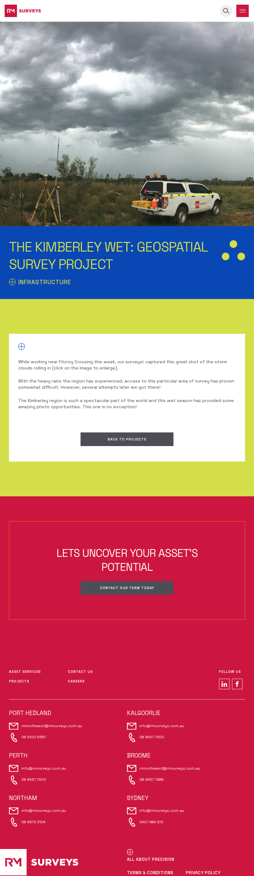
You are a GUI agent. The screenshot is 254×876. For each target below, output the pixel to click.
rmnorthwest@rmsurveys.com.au (51, 726)
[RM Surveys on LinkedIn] (224, 684)
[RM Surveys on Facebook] (237, 684)
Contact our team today (127, 588)
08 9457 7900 (151, 737)
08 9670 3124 (33, 822)
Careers (76, 681)
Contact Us (80, 671)
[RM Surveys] (23, 11)
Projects (19, 681)
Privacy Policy (203, 872)
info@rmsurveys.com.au (161, 726)
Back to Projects (127, 439)
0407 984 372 (151, 822)
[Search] (226, 11)
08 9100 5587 (33, 737)
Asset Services (25, 671)
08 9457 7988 (151, 779)
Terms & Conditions (150, 872)
